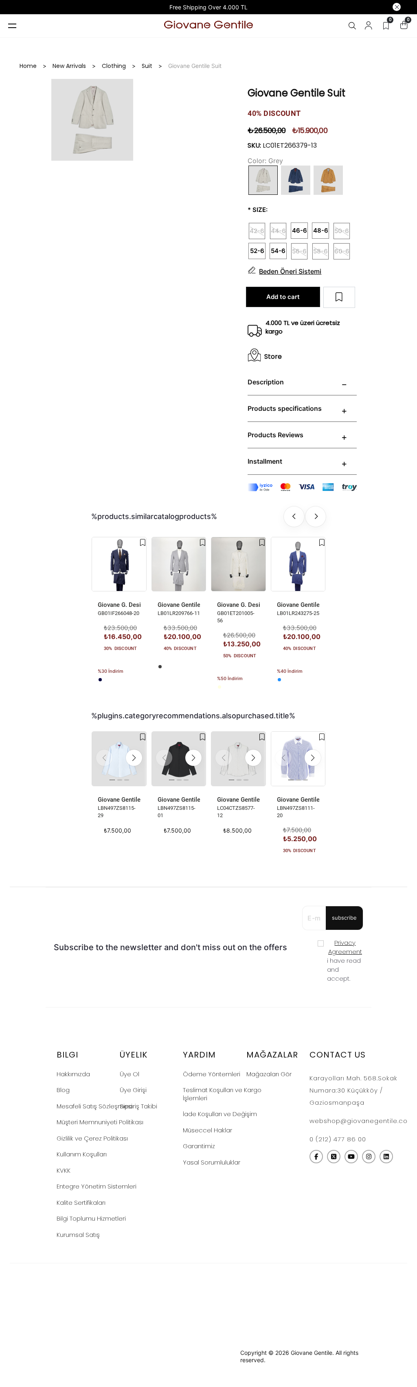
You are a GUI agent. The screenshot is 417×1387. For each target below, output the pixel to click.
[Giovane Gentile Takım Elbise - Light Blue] (279, 679)
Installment (265, 461)
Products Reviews (275, 435)
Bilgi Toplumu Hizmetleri (91, 1218)
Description (266, 382)
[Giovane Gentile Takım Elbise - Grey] (160, 666)
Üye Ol (129, 1074)
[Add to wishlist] (142, 542)
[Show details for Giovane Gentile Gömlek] (238, 759)
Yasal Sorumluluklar (211, 1162)
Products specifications (285, 408)
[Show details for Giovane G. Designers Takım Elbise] (119, 564)
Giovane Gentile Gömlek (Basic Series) (119, 799)
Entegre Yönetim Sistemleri (96, 1186)
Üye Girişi (133, 1090)
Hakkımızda (73, 1074)
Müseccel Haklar (207, 1130)
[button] (134, 758)
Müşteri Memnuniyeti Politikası (100, 1122)
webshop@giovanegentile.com (361, 1121)
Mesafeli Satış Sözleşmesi (94, 1106)
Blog (63, 1090)
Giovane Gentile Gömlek (238, 799)
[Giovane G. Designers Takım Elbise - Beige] (219, 687)
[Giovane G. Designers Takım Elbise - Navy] (100, 679)
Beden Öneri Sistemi (290, 271)
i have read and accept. (344, 960)
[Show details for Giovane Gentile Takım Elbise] (179, 564)
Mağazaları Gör (269, 1074)
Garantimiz (199, 1146)
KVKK (63, 1170)
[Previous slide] (294, 516)
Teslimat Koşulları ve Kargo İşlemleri (222, 1094)
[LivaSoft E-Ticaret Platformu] (209, 1356)
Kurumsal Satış (78, 1234)
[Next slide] (315, 516)
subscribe (344, 917)
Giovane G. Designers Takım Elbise (119, 604)
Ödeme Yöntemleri (211, 1074)
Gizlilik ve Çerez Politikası (92, 1138)
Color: (257, 161)
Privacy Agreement (345, 947)
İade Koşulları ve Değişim (220, 1114)
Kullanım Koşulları (82, 1154)
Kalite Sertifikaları (81, 1202)
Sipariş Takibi (138, 1106)
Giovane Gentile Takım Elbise (179, 604)
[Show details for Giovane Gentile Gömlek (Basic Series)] (119, 759)
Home (28, 66)
